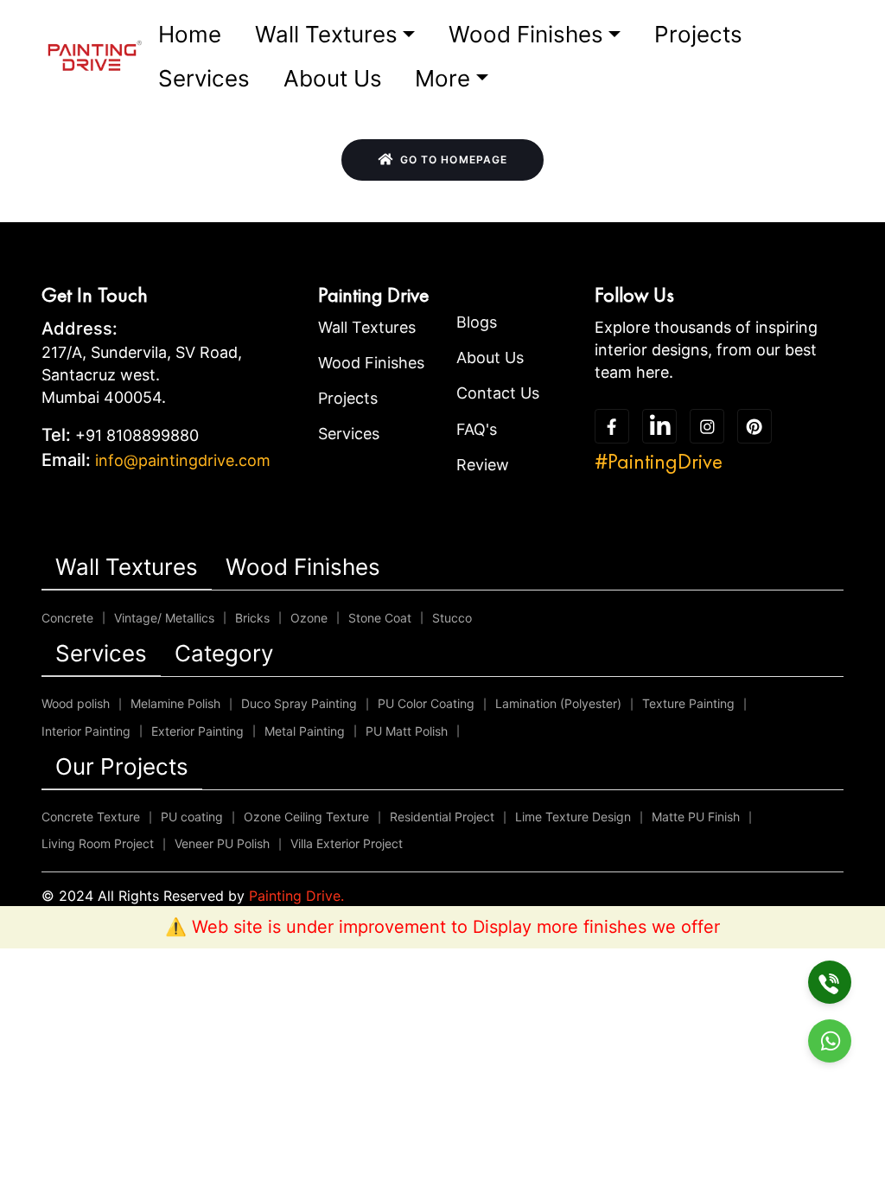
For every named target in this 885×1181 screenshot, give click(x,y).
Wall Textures (326, 34)
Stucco (452, 617)
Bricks (252, 617)
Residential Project (442, 816)
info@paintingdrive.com (183, 460)
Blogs (476, 322)
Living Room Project (97, 843)
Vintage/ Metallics (164, 617)
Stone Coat (379, 617)
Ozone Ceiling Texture (306, 816)
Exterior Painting (197, 731)
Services (204, 78)
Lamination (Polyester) (558, 703)
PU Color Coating (426, 703)
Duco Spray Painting (299, 703)
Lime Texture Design (573, 816)
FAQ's (476, 429)
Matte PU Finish (696, 816)
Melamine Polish (175, 703)
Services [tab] (101, 653)
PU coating (192, 816)
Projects (698, 34)
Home (189, 34)
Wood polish (75, 703)
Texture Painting (688, 703)
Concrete (67, 617)
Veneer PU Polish (222, 843)
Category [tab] (224, 653)
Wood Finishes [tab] (303, 566)
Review (482, 465)
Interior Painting (86, 731)
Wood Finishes (526, 34)
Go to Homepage (454, 159)
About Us (332, 78)
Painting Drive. (296, 895)
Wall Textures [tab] (126, 566)
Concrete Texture (90, 816)
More (442, 78)
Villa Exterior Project (346, 843)
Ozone (309, 617)
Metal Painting (304, 731)
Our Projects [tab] (121, 766)
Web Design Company (546, 895)
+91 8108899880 (137, 435)
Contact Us (497, 393)
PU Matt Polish (407, 731)
